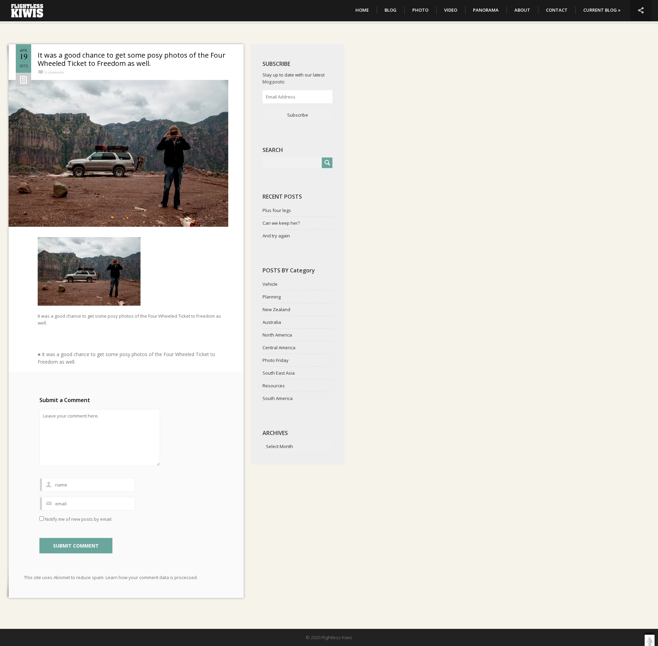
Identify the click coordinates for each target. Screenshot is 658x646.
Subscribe (297, 115)
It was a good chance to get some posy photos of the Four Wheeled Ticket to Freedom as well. (132, 59)
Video (450, 10)
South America (278, 398)
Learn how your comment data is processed (151, 577)
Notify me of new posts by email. (78, 519)
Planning (272, 297)
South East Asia (279, 373)
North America (277, 335)
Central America (279, 347)
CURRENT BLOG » (602, 10)
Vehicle (270, 284)
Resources (274, 386)
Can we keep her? (281, 223)
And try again (276, 236)
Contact (557, 10)
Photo (420, 10)
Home (362, 10)
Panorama (486, 10)
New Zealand (276, 309)
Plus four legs (277, 210)
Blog (391, 10)
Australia (272, 322)
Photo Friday (276, 360)
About (522, 10)
